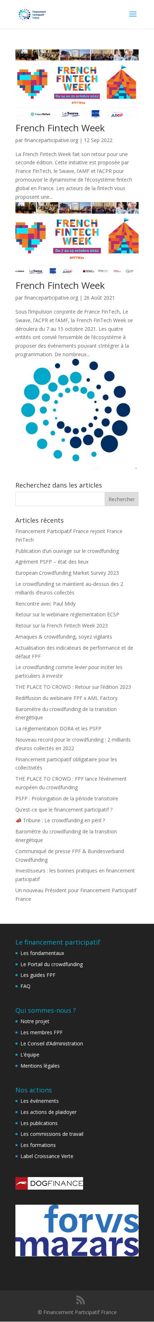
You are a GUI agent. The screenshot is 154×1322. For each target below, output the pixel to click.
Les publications (39, 1123)
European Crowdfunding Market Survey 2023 (67, 572)
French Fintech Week (60, 127)
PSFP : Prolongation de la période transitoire (66, 798)
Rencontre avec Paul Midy (45, 603)
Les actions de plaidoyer (48, 1112)
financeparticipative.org (51, 140)
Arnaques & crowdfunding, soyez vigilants (63, 636)
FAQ (25, 986)
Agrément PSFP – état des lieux (51, 561)
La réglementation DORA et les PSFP (58, 728)
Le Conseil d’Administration (51, 1043)
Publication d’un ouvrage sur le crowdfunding (67, 550)
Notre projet (34, 1021)
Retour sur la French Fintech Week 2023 (61, 625)
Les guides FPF (38, 974)
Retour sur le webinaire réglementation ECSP (67, 614)
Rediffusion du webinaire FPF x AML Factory (66, 698)
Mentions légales (40, 1065)
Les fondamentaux (42, 953)
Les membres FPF (41, 1032)
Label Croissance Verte (46, 1156)
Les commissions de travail (51, 1133)
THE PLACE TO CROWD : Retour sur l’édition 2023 (73, 686)
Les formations (38, 1145)
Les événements (39, 1100)
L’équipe (29, 1054)
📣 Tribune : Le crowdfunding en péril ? (60, 820)
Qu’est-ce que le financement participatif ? (63, 809)
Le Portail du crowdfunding (51, 964)
